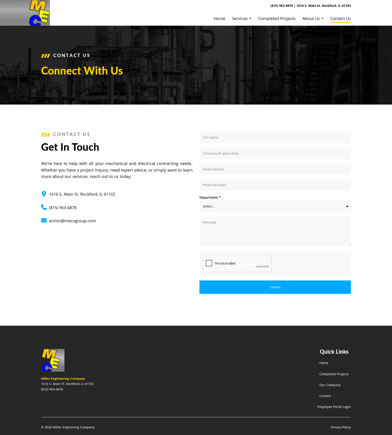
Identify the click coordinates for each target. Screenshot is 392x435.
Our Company (330, 385)
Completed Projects (277, 18)
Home (219, 18)
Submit (275, 287)
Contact (325, 396)
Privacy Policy (341, 427)
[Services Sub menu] (250, 18)
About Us (311, 18)
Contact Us (340, 18)
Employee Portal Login (334, 407)
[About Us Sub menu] (322, 18)
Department (210, 197)
